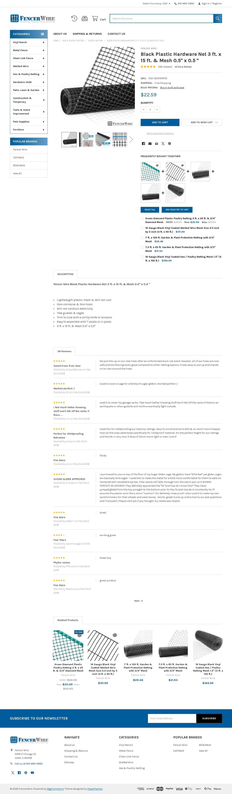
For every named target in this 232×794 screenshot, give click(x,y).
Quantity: (147, 102)
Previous (57, 139)
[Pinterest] (169, 143)
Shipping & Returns (87, 34)
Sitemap (69, 762)
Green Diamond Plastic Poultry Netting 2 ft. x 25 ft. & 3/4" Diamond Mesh (68, 667)
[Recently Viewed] (75, 18)
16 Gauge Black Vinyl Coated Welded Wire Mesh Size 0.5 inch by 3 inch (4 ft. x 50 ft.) (103, 669)
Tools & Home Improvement (21, 111)
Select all (150, 210)
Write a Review (183, 66)
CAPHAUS (18, 157)
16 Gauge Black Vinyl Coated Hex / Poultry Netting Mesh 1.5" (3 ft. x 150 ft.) (208, 669)
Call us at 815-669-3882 (29, 763)
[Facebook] (143, 143)
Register (217, 3)
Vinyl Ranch (20, 42)
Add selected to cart (177, 210)
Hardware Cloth (22, 82)
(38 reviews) (165, 66)
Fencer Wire (20, 149)
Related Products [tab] (67, 620)
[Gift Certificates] (85, 18)
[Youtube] (32, 773)
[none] (94, 87)
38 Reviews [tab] (64, 351)
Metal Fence (20, 50)
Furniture (18, 129)
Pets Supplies (21, 121)
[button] (201, 122)
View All (17, 173)
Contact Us (116, 34)
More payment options (160, 133)
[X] (163, 143)
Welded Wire (20, 66)
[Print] (156, 143)
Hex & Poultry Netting (26, 74)
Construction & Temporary (22, 100)
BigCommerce (55, 788)
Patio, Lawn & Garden (26, 90)
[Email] (150, 143)
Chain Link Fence (23, 58)
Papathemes (95, 788)
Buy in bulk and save (172, 87)
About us (60, 34)
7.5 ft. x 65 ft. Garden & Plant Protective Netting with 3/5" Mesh (173, 667)
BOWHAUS (19, 165)
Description (65, 274)
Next (131, 139)
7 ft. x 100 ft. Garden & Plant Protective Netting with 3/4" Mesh (138, 667)
